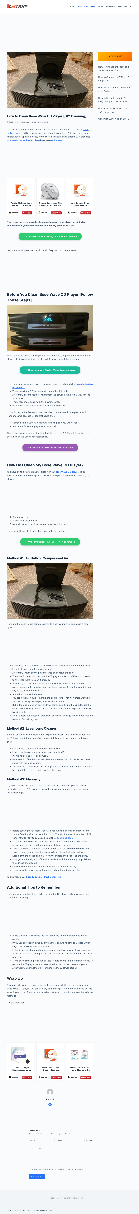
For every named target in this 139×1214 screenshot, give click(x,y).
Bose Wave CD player (66, 472)
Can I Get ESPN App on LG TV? (114, 119)
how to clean (33, 140)
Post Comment (37, 1176)
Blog (52, 1198)
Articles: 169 (50, 1110)
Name (33, 1140)
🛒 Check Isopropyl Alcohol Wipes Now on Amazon (50, 370)
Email (61, 1140)
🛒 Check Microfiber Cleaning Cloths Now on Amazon (50, 236)
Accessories (110, 6)
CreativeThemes (46, 1210)
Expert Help (122, 6)
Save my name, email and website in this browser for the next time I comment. (58, 1169)
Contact (67, 1198)
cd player (57, 140)
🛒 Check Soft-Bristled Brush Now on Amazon (50, 447)
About (59, 1198)
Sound (92, 6)
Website (89, 1140)
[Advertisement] (69, 29)
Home (72, 6)
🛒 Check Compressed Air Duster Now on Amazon (50, 542)
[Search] (131, 6)
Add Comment (36, 1148)
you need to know (16, 140)
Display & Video (82, 6)
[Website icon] (50, 1104)
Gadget (100, 6)
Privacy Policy (78, 1198)
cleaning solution (64, 838)
